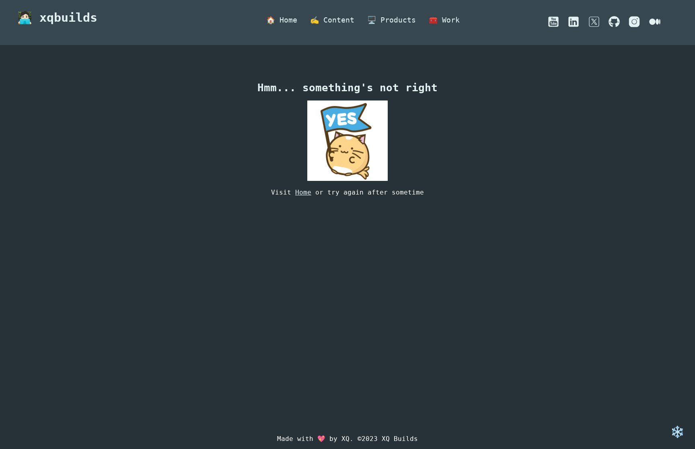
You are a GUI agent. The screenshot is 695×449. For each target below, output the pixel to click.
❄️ (677, 432)
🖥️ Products (391, 20)
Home (303, 192)
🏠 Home (281, 20)
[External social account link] (553, 25)
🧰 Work (444, 20)
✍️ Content (332, 20)
